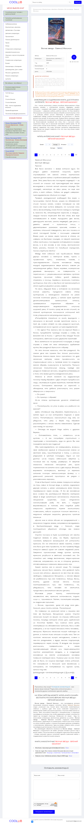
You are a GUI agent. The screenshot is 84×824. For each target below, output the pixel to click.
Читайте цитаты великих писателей (13, 19)
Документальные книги (12, 52)
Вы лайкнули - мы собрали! (13, 83)
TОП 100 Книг (9, 93)
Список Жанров (10, 99)
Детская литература (12, 33)
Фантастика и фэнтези (12, 27)
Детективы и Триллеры (12, 30)
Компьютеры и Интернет (13, 66)
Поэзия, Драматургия (12, 39)
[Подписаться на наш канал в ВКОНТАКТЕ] (32, 822)
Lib (15, 2)
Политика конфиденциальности (15, 113)
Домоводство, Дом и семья (13, 69)
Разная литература (11, 75)
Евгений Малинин (51, 55)
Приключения (9, 36)
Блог (6, 96)
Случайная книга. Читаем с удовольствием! (13, 13)
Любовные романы (11, 24)
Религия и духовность (12, 72)
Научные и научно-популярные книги (14, 56)
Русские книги (37, 9)
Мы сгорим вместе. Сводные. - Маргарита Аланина (15, 153)
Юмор (7, 46)
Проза (7, 42)
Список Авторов (10, 102)
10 (69, 154)
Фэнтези (61, 9)
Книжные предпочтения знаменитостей (12, 88)
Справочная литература (13, 60)
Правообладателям (11, 110)
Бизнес (7, 63)
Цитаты (8, 79)
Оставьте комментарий (61, 687)
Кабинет (78, 2)
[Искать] (70, 2)
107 (76, 154)
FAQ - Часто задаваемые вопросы (13, 106)
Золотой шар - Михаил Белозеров (16, 140)
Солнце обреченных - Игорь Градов (14, 125)
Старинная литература (13, 49)
